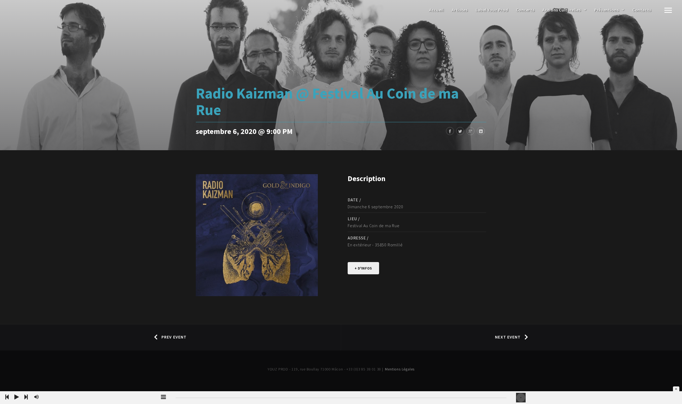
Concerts (525, 10)
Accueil (436, 10)
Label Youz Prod (492, 10)
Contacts (641, 10)
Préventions (606, 10)
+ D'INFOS (363, 268)
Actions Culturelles (561, 10)
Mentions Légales (400, 369)
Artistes (460, 10)
